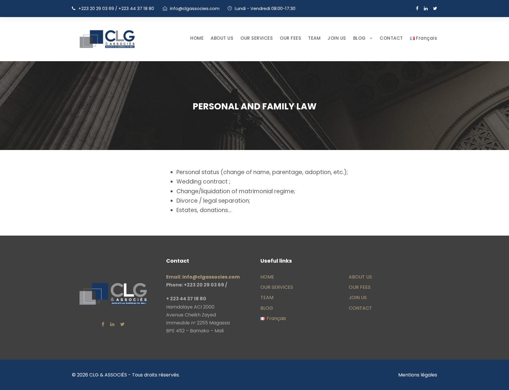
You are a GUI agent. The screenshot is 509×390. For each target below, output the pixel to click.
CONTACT (391, 38)
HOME (197, 38)
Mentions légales (417, 374)
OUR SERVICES (256, 38)
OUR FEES (290, 38)
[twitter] (435, 8)
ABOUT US (222, 38)
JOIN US (337, 38)
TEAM (314, 38)
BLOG (359, 38)
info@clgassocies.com (194, 8)
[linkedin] (426, 8)
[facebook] (417, 8)
